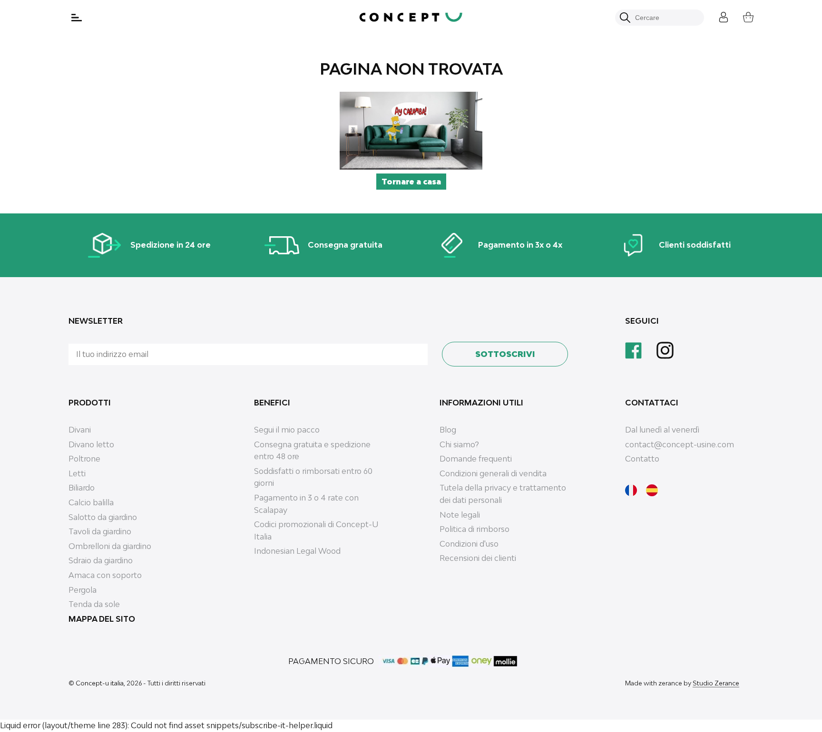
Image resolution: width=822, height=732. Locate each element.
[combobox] (664, 17)
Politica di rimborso (474, 529)
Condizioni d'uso (469, 544)
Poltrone (84, 458)
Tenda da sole (94, 604)
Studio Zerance (716, 683)
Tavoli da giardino (99, 531)
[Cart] (741, 16)
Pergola (82, 590)
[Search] (625, 17)
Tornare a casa (411, 181)
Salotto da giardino (102, 517)
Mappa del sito (101, 619)
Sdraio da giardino (100, 560)
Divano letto (91, 444)
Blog (448, 429)
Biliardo (81, 487)
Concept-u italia (100, 683)
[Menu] (77, 17)
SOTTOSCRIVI (505, 354)
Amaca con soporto (105, 575)
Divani (79, 429)
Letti (77, 473)
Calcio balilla (91, 502)
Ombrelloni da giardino (109, 546)
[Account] (716, 16)
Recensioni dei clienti (478, 558)
